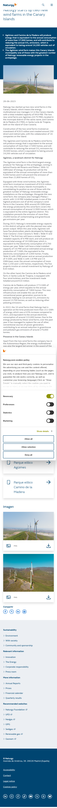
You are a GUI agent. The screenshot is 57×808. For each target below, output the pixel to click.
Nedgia (9, 719)
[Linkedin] (5, 796)
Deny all (28, 455)
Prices (8, 688)
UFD (8, 714)
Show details (43, 431)
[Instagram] (12, 796)
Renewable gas (13, 734)
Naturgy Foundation (15, 709)
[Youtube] (31, 796)
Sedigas (9, 729)
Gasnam (10, 739)
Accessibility (9, 769)
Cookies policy (10, 786)
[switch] (50, 404)
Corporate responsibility (17, 666)
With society (11, 640)
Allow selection (28, 447)
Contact (7, 775)
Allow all (28, 439)
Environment (12, 635)
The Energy (11, 662)
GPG (8, 724)
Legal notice (9, 781)
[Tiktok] (24, 796)
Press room (11, 671)
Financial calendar (14, 693)
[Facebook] (18, 796)
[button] (5, 611)
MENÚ (52, 4)
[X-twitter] (37, 796)
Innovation (11, 657)
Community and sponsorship (19, 645)
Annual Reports (13, 683)
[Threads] (43, 796)
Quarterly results (14, 698)
